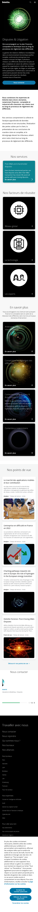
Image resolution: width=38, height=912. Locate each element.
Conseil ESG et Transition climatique (12, 810)
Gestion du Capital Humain (10, 807)
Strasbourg (5, 782)
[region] (19, 874)
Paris (3, 760)
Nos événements (7, 828)
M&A (3, 818)
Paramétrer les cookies (20, 903)
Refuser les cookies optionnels (20, 898)
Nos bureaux (8, 745)
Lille (3, 778)
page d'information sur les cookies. (18, 883)
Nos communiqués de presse (10, 831)
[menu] (35, 2)
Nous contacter (19, 83)
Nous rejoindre (9, 736)
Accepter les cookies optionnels (20, 891)
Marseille (4, 764)
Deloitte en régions (7, 835)
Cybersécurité (6, 814)
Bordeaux (5, 771)
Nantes (4, 775)
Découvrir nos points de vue (18, 663)
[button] (30, 2)
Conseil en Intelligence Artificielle (11, 799)
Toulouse (4, 786)
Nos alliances (8, 749)
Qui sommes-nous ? (11, 740)
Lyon (3, 767)
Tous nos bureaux (7, 790)
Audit (3, 803)
